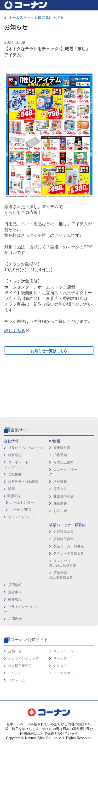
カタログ (60, 666)
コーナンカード (65, 673)
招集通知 (60, 455)
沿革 (11, 489)
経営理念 (15, 455)
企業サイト (20, 430)
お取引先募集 (63, 532)
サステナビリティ (21, 517)
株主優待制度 (63, 496)
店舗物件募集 (63, 539)
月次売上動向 (63, 462)
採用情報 (15, 585)
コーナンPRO (20, 510)
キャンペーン (63, 651)
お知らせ (60, 511)
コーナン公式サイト (29, 639)
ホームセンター (22, 502)
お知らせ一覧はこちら (49, 351)
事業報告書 (61, 448)
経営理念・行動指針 (23, 482)
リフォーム (16, 680)
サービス (60, 658)
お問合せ (15, 619)
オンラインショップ (23, 658)
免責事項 (15, 592)
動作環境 (15, 599)
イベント (15, 673)
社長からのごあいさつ (25, 448)
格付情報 (60, 482)
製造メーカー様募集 (68, 546)
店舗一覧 (15, 651)
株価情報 (60, 503)
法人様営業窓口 (20, 666)
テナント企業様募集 (68, 553)
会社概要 (15, 474)
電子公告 (60, 489)
